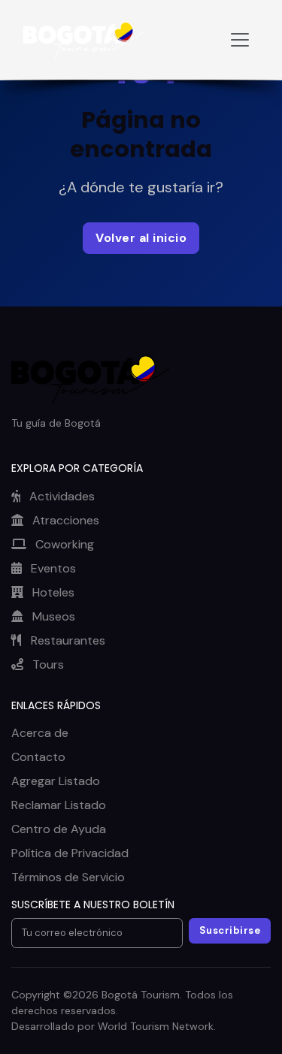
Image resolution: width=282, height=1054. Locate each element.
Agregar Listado (55, 781)
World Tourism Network (156, 1026)
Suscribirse (230, 930)
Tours (46, 664)
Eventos (52, 568)
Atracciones (64, 520)
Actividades (60, 496)
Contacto (38, 757)
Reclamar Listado (58, 805)
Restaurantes (66, 640)
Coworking (63, 544)
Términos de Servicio (68, 877)
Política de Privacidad (70, 853)
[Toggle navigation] (240, 40)
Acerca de (39, 733)
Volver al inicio (141, 238)
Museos (52, 616)
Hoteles (51, 592)
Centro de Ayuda (58, 829)
